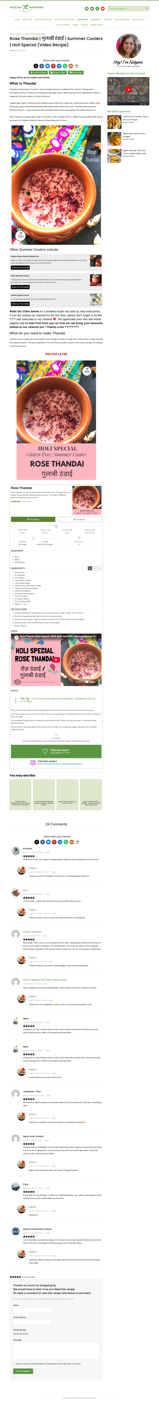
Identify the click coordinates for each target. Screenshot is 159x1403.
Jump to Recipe (39, 72)
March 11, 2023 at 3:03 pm (33, 1233)
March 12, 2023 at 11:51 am (39, 1166)
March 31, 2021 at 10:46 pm (39, 913)
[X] (36, 66)
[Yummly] (70, 66)
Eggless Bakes (122, 20)
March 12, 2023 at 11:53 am (39, 1073)
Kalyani (32, 868)
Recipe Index (97, 25)
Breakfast (96, 20)
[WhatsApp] (65, 66)
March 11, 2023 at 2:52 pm (33, 1188)
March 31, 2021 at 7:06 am (39, 872)
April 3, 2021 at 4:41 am (32, 936)
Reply (48, 852)
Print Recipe (77, 72)
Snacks (84, 25)
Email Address (19, 1317)
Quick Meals (139, 20)
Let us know (55, 753)
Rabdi (21, 106)
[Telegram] (59, 66)
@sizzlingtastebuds (51, 764)
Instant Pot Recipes (64, 20)
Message (17, 1340)
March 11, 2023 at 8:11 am (32, 1140)
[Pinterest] (53, 66)
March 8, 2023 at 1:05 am (33, 1022)
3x (99, 568)
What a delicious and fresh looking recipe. (45, 979)
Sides (75, 25)
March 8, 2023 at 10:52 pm (33, 1095)
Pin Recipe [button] (80, 519)
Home (17, 20)
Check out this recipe (20, 267)
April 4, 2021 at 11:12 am (37, 1000)
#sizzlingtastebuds (74, 764)
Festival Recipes (37, 34)
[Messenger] (47, 66)
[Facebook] (41, 66)
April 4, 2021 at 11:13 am (37, 961)
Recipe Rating (19, 1330)
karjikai (38, 103)
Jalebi (97, 103)
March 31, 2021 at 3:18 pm (33, 894)
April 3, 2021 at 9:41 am (32, 984)
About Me (27, 20)
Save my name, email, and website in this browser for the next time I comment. (48, 1364)
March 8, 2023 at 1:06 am (33, 1051)
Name (16, 1305)
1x (90, 568)
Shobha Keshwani (32, 931)
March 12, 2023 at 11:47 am (39, 1211)
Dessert (108, 20)
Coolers (25, 34)
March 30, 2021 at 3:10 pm (33, 852)
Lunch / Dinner (63, 25)
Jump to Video (59, 72)
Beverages (82, 20)
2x (94, 568)
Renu (25, 890)
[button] (12, 501)
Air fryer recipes (43, 20)
